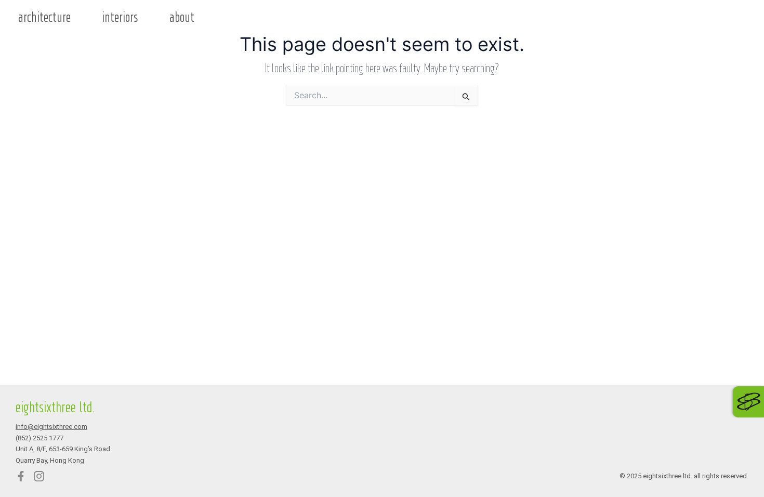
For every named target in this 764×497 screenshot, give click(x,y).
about (181, 17)
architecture (44, 17)
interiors (120, 17)
